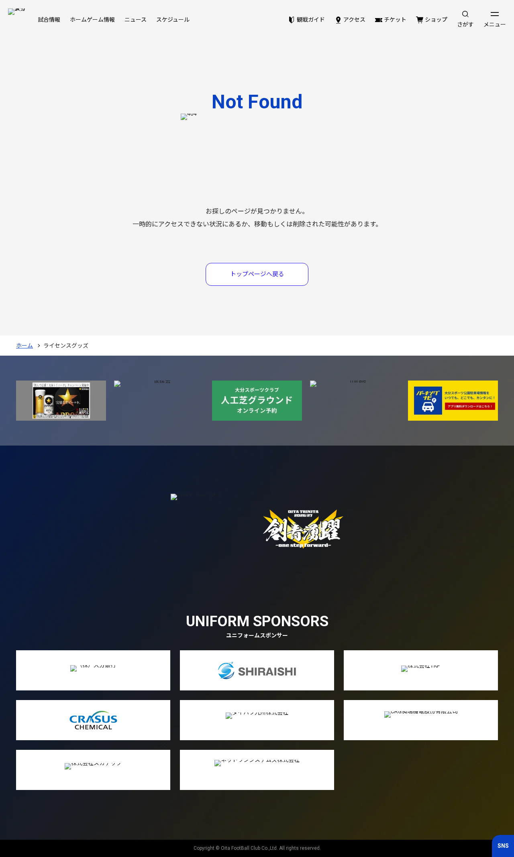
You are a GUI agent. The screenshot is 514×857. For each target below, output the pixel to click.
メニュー (494, 24)
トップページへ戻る (257, 274)
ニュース (135, 19)
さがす (465, 24)
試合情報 (49, 19)
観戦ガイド (311, 19)
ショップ (436, 19)
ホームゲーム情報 (92, 19)
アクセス (354, 19)
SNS (503, 846)
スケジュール (173, 19)
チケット (395, 19)
